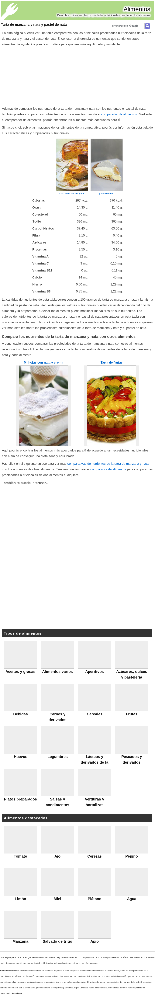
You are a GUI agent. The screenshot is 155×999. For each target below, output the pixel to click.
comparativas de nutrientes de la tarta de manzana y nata (108, 463)
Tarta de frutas (111, 362)
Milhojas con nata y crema (43, 362)
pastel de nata (106, 193)
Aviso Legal (17, 993)
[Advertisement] (77, 75)
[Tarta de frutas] (111, 405)
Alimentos (137, 9)
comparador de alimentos (119, 114)
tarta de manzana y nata (72, 193)
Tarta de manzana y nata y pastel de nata (34, 24)
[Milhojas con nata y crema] (43, 405)
